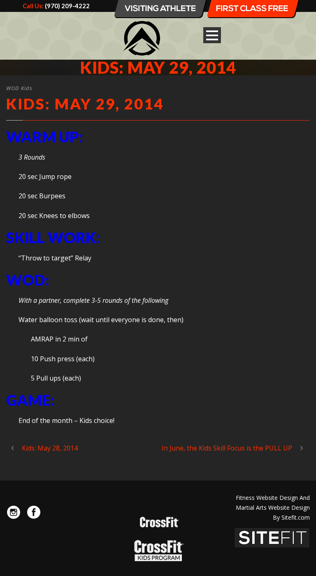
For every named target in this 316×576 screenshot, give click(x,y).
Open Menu (212, 35)
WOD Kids (19, 88)
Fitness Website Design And (273, 498)
